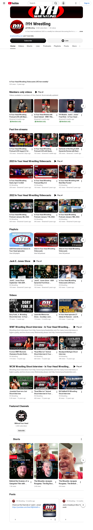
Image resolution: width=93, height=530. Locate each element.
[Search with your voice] (63, 3)
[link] (34, 511)
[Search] (55, 3)
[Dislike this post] (18, 519)
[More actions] (32, 115)
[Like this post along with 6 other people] (13, 519)
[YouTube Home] (13, 3)
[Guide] (4, 3)
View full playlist (14, 253)
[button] (79, 46)
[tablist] (46, 46)
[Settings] (76, 3)
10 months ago (81, 501)
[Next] (83, 106)
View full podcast (39, 253)
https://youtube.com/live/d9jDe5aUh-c (26, 507)
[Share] (43, 519)
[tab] (13, 46)
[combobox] (41, 3)
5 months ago (30, 501)
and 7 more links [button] (28, 36)
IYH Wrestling (13, 185)
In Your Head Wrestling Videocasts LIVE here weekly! (28, 82)
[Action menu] (55, 519)
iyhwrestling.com (17, 36)
